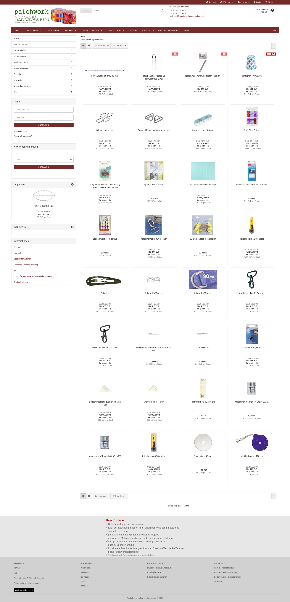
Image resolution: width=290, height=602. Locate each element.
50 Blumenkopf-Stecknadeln (203, 239)
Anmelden (43, 125)
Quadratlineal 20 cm (153, 184)
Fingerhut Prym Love (252, 76)
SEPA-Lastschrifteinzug (224, 568)
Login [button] (258, 2)
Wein (186, 30)
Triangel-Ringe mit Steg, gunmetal (153, 130)
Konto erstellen (20, 132)
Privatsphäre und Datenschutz (26, 583)
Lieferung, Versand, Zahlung (26, 265)
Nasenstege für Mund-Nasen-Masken (202, 76)
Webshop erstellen (135, 598)
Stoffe (17, 30)
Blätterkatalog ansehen (157, 577)
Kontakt (17, 568)
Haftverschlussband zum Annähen (252, 184)
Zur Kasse (85, 577)
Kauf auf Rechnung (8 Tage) (226, 572)
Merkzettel (271, 2)
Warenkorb (85, 568)
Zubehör (132, 30)
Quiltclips (105, 293)
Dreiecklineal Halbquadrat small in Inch (105, 403)
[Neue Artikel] (72, 227)
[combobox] (102, 46)
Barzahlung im (220, 577)
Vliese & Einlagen (115, 30)
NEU (274, 30)
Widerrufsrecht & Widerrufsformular (29, 578)
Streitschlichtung (21, 282)
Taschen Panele (33, 30)
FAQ (15, 270)
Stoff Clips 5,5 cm (252, 130)
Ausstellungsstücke (169, 30)
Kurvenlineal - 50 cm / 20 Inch (105, 76)
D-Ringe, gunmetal (104, 130)
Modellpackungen (92, 30)
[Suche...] (162, 10)
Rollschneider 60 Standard (252, 239)
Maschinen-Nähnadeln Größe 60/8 (105, 456)
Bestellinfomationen (22, 259)
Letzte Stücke (53, 30)
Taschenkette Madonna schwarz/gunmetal (154, 77)
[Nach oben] (281, 597)
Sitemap (17, 247)
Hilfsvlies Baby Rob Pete (43, 206)
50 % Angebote (71, 30)
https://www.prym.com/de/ (92, 39)
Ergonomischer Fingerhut (105, 239)
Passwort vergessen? (23, 136)
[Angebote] (72, 184)
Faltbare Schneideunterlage (203, 184)
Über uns (212, 2)
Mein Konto (85, 572)
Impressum (244, 2)
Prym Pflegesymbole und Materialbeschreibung (34, 276)
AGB (15, 573)
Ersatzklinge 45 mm (203, 456)
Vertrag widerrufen (24, 590)
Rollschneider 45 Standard (154, 456)
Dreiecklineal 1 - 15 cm (154, 402)
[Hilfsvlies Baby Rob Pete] (43, 195)
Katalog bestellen (154, 572)
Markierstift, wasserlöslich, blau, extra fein (153, 349)
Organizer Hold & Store (202, 130)
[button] (83, 46)
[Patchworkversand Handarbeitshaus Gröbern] (45, 16)
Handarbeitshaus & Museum (159, 568)
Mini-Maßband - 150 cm (252, 456)
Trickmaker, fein (203, 347)
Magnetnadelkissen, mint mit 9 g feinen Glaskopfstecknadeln (105, 186)
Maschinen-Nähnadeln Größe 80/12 (252, 402)
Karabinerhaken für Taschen (154, 239)
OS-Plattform (227, 2)
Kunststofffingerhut (252, 347)
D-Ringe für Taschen (154, 293)
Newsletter (148, 30)
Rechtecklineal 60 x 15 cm (203, 402)
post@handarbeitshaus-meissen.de (189, 16)
